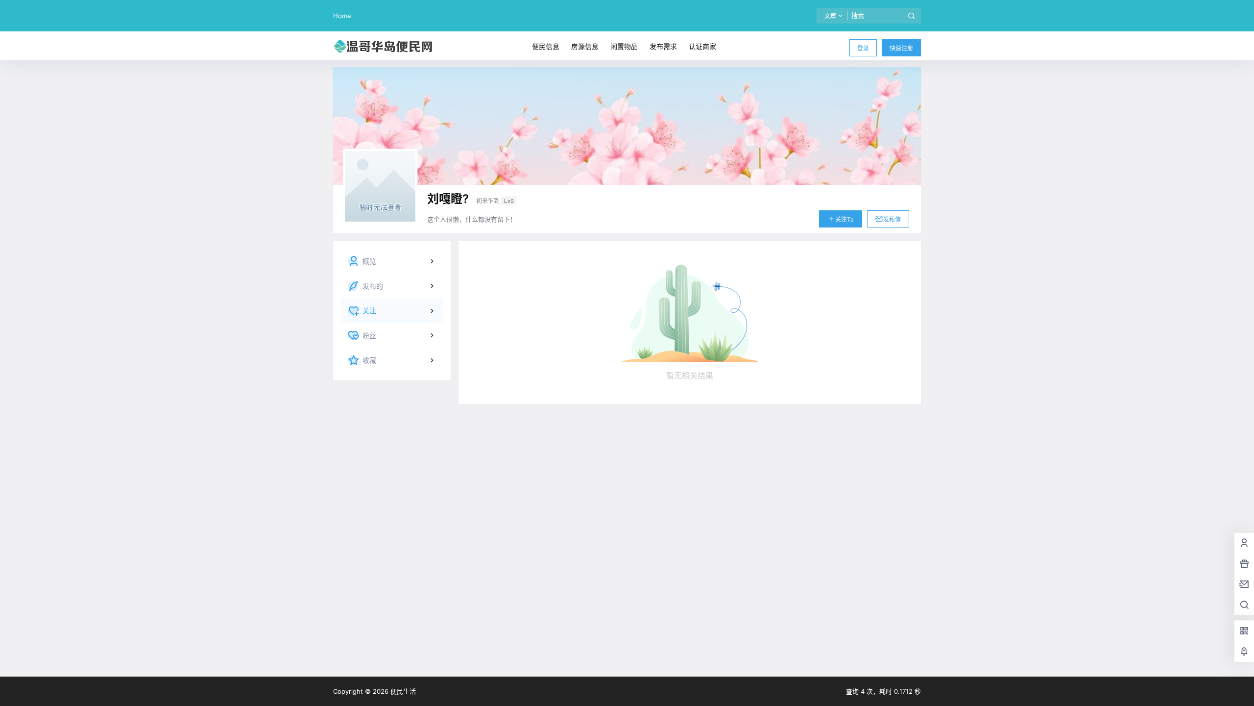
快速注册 (901, 48)
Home (342, 16)
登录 (863, 48)
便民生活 (402, 691)
